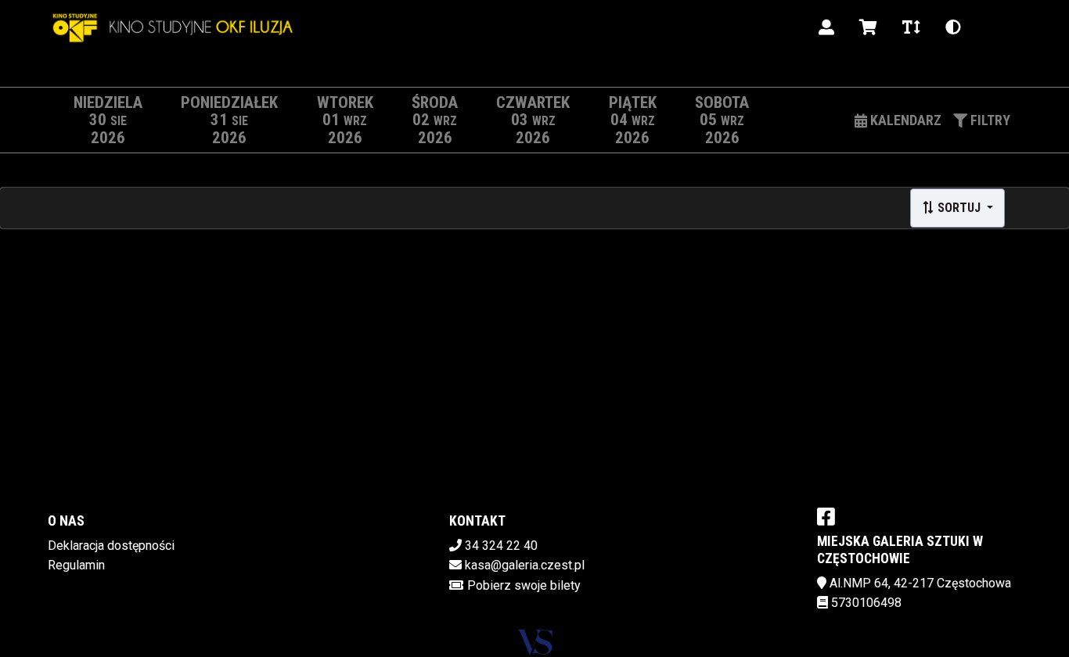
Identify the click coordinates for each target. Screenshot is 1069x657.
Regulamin (76, 565)
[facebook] (826, 516)
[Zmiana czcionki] (911, 27)
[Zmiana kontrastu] (953, 27)
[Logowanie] (826, 27)
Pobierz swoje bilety (524, 585)
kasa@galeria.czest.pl (525, 565)
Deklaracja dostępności (111, 545)
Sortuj (959, 207)
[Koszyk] (868, 27)
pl (992, 27)
